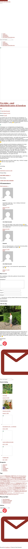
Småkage (16, 489)
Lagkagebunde (23, 484)
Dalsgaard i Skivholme (7, 500)
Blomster (9, 476)
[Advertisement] (14, 18)
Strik (12, 490)
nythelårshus (15, 485)
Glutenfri (12, 483)
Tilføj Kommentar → (4, 186)
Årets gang (9, 494)
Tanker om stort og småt (7, 170)
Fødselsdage (25, 480)
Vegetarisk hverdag (6, 502)
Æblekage (15, 494)
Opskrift (20, 488)
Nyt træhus (5, 487)
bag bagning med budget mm (9, 37)
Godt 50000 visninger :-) (5, 175)
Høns (3, 484)
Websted (2, 295)
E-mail (2, 292)
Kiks (11, 484)
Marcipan (4, 486)
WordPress (7, 547)
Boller (16, 476)
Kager (4, 466)
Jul (8, 484)
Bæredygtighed (18, 477)
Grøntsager (20, 483)
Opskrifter (5, 469)
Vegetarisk (3, 494)
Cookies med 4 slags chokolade (7, 180)
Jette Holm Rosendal (5, 111)
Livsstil (5, 115)
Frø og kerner (14, 480)
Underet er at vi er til (7, 501)
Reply (4, 208)
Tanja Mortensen (6, 499)
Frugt (6, 481)
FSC (20, 480)
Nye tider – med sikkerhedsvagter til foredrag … (13, 105)
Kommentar (3, 279)
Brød (9, 477)
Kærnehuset (16, 484)
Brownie (4, 477)
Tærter (17, 492)
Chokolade (4, 479)
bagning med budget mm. (5, 1)
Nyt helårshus (5, 468)
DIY (17, 479)
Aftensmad (5, 464)
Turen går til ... (11, 492)
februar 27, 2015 (6, 249)
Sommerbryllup (22, 489)
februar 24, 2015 (6, 113)
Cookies (12, 479)
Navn (1, 290)
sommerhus (5, 34)
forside (4, 33)
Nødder (11, 487)
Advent (2, 475)
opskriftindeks (5, 36)
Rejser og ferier (9, 489)
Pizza (4, 489)
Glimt (1, 170)
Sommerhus (5, 470)
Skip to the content (4, 0)
